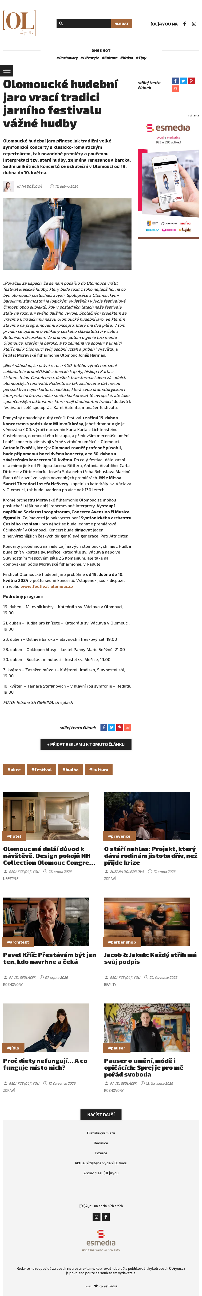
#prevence (119, 835)
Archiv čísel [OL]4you (101, 1173)
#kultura (98, 769)
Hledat (121, 23)
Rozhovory (13, 984)
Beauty (110, 984)
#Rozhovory (67, 57)
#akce (14, 769)
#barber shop (122, 941)
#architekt (18, 941)
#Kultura (109, 57)
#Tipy (140, 57)
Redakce (101, 1143)
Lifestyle (10, 879)
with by (101, 1286)
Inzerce (101, 1153)
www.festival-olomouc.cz (47, 586)
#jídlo (13, 1047)
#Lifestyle (89, 57)
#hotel (14, 835)
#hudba (70, 769)
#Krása (126, 57)
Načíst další (101, 1114)
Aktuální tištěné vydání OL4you (101, 1163)
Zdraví (110, 879)
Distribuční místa (101, 1133)
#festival (41, 769)
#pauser (116, 1047)
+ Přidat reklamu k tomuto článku (86, 744)
